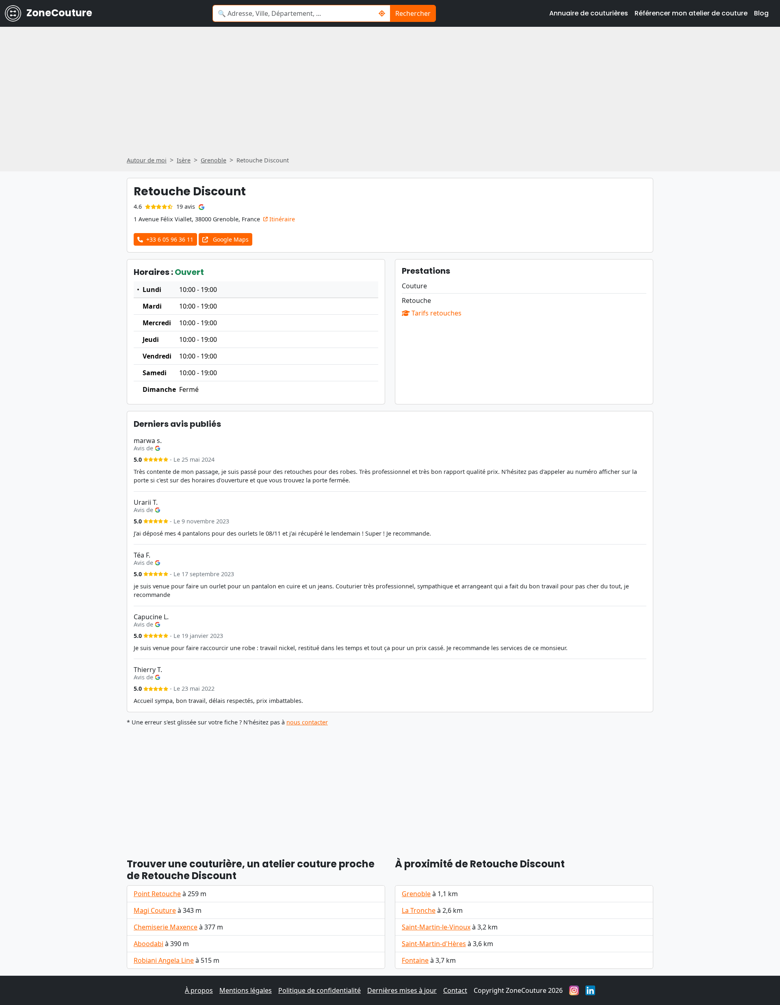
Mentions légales (245, 990)
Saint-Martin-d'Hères (434, 943)
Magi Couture (155, 910)
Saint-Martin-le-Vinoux (436, 927)
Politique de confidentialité (319, 990)
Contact (455, 990)
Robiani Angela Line (164, 960)
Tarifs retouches (436, 313)
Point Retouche (157, 893)
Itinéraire (281, 219)
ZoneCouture (58, 12)
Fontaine (415, 960)
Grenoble (416, 893)
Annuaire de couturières (588, 13)
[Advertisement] (390, 94)
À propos (199, 990)
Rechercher (413, 13)
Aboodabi (148, 943)
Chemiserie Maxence (165, 927)
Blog (761, 13)
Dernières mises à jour (402, 990)
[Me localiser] (382, 13)
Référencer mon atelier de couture (691, 13)
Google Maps (230, 239)
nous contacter (307, 722)
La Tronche (419, 910)
